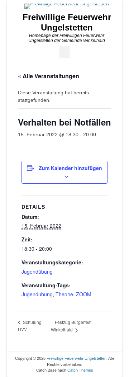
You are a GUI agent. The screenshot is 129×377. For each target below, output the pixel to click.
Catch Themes (80, 370)
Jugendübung (37, 271)
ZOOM (83, 294)
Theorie (64, 294)
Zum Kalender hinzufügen (70, 167)
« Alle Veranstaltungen (48, 76)
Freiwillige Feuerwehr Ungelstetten (67, 22)
